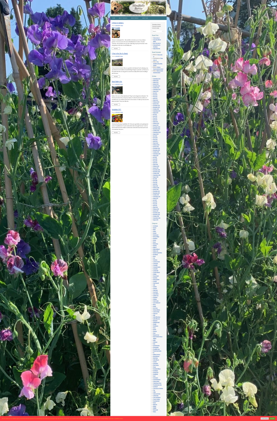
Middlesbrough (156, 322)
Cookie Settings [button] (264, 418)
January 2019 (155, 168)
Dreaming (155, 277)
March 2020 (155, 143)
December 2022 (156, 86)
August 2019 (155, 155)
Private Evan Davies (157, 351)
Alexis (154, 229)
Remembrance (156, 356)
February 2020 (156, 144)
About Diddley (135, 18)
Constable (155, 265)
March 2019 (155, 164)
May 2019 (155, 161)
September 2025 (156, 78)
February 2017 (156, 209)
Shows (154, 367)
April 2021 (155, 119)
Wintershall (155, 410)
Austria (154, 240)
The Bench (155, 386)
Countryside (155, 270)
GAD (154, 285)
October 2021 (156, 109)
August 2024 (155, 80)
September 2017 (156, 196)
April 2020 (155, 141)
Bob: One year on (157, 43)
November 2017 (156, 193)
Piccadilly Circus (156, 349)
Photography (156, 347)
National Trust (156, 335)
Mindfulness (155, 326)
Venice (154, 402)
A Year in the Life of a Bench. (120, 53)
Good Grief (155, 292)
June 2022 (155, 94)
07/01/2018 (117, 112)
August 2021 (155, 112)
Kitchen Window (156, 310)
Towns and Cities (156, 393)
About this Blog (123, 18)
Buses (154, 256)
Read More (116, 48)
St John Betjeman (156, 379)
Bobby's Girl (155, 251)
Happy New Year (156, 48)
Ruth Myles (155, 358)
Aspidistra (155, 238)
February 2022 (156, 102)
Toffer (154, 392)
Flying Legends (156, 279)
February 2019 (156, 166)
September (155, 363)
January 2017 (155, 211)
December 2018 (156, 169)
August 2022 (155, 91)
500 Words (155, 226)
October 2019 (156, 152)
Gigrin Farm (155, 290)
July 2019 (155, 157)
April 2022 (155, 98)
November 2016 (156, 214)
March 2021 (155, 121)
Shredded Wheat (156, 368)
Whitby (154, 406)
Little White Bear (156, 317)
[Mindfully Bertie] (138, 1)
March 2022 (155, 100)
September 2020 (157, 132)
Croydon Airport (156, 272)
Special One (155, 372)
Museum (155, 331)
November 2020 (156, 128)
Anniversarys (155, 235)
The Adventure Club (157, 385)
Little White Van (156, 318)
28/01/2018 (117, 25)
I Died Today (156, 301)
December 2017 (156, 191)
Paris (154, 343)
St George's (155, 377)
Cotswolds (155, 268)
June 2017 (155, 202)
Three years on (156, 38)
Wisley (154, 411)
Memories (155, 320)
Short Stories (156, 365)
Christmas (155, 260)
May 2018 (155, 182)
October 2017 (156, 194)
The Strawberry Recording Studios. (157, 63)
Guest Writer (155, 293)
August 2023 (155, 82)
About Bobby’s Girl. (117, 81)
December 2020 (156, 127)
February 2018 (156, 187)
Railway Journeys (156, 354)
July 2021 (155, 114)
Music (154, 333)
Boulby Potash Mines (157, 252)
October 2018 (156, 173)
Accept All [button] (272, 418)
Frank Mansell (156, 283)
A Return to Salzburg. (118, 23)
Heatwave (155, 297)
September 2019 (156, 153)
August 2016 (155, 219)
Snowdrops (155, 370)
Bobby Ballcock (156, 249)
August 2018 (155, 177)
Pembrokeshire (156, 345)
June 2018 (155, 180)
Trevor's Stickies (156, 399)
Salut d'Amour (156, 360)
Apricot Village (156, 236)
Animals (154, 233)
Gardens (155, 286)
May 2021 (155, 118)
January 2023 (156, 84)
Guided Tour (155, 295)
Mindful (154, 324)
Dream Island (156, 276)
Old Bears (155, 342)
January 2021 (155, 125)
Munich (154, 329)
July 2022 (155, 93)
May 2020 (155, 139)
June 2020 (155, 137)
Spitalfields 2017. (116, 109)
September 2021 (156, 110)
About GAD (145, 18)
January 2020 (156, 146)
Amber (154, 231)
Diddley (154, 274)
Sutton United (156, 381)
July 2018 (155, 178)
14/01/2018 (117, 84)
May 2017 (155, 203)
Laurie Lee (155, 313)
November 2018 (156, 171)
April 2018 (155, 184)
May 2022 (155, 96)
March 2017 (155, 207)
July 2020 (155, 136)
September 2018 (156, 175)
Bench (154, 242)
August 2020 (156, 134)
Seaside (155, 361)
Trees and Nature (157, 397)
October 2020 (156, 130)
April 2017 (155, 205)
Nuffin (154, 340)
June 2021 (155, 116)
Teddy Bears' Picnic (157, 383)
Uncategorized (156, 401)
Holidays (155, 299)
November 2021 (156, 107)
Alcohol (154, 227)
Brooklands (155, 254)
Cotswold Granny (156, 267)
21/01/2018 (117, 56)
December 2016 (156, 212)
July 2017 (155, 200)
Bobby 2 (155, 247)
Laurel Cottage (156, 311)
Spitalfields (155, 374)
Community (155, 263)
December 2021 (156, 105)
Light (154, 315)
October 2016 (156, 216)
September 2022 (156, 89)
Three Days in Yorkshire (158, 388)
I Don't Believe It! (156, 302)
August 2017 (155, 198)
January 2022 (156, 103)
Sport (154, 376)
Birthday (155, 245)
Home (113, 18)
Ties (154, 390)
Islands (154, 306)
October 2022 (156, 87)
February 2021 (156, 123)
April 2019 (155, 162)
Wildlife (154, 408)
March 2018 (155, 186)
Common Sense (156, 261)
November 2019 (156, 150)
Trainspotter (155, 395)
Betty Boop (155, 243)
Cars (154, 258)
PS (153, 352)
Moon (154, 327)
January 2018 (155, 189)
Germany (155, 288)
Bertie (122, 25)
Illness (154, 304)
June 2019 (155, 159)
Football (155, 281)
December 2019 (156, 148)
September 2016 (156, 218)
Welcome (155, 404)
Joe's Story (155, 308)
